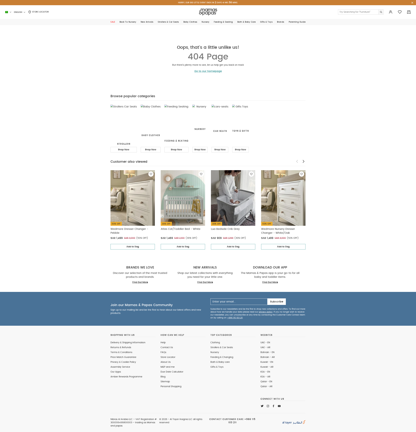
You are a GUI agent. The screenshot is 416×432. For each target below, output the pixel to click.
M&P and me (168, 367)
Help (163, 342)
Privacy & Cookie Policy (123, 362)
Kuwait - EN (266, 362)
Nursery (214, 352)
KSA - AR (265, 377)
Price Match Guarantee (123, 357)
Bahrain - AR (267, 357)
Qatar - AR (266, 386)
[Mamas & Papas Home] (208, 12)
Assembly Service (120, 367)
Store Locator (40, 12)
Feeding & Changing (221, 357)
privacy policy (266, 312)
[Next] (304, 161)
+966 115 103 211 (235, 318)
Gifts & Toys (216, 367)
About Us (166, 362)
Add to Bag (132, 247)
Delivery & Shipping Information (127, 342)
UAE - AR (265, 347)
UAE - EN (265, 342)
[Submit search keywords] (380, 12)
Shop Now (123, 150)
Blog (163, 377)
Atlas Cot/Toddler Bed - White (180, 229)
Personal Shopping (171, 386)
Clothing (215, 342)
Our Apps (115, 372)
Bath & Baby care (220, 362)
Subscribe (276, 301)
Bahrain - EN (267, 352)
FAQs (163, 352)
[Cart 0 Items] (409, 12)
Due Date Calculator (172, 372)
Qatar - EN (266, 381)
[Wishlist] (151, 174)
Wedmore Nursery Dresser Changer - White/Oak (278, 231)
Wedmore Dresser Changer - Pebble (129, 231)
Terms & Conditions (121, 352)
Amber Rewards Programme (126, 377)
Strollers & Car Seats (221, 347)
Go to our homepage (208, 71)
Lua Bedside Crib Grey (225, 229)
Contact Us (167, 347)
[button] (112, 21)
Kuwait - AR (266, 367)
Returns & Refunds (120, 347)
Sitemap (165, 381)
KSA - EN (265, 372)
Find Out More (140, 282)
